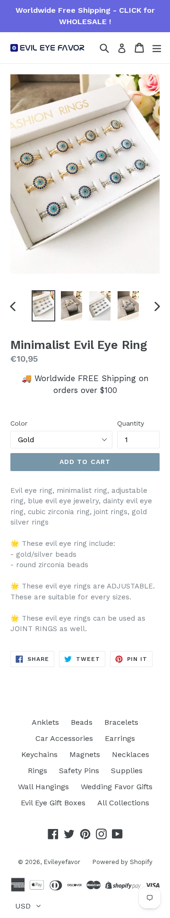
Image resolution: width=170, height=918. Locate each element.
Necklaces (130, 754)
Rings (37, 770)
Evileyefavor (61, 861)
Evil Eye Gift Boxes (53, 802)
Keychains (39, 754)
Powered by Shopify (122, 861)
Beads (82, 722)
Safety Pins (79, 770)
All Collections (123, 802)
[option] (43, 305)
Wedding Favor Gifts (117, 786)
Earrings (120, 738)
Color (18, 423)
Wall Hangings (43, 786)
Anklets (45, 722)
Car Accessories (64, 738)
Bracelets (121, 722)
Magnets (84, 754)
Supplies (127, 770)
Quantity (130, 423)
